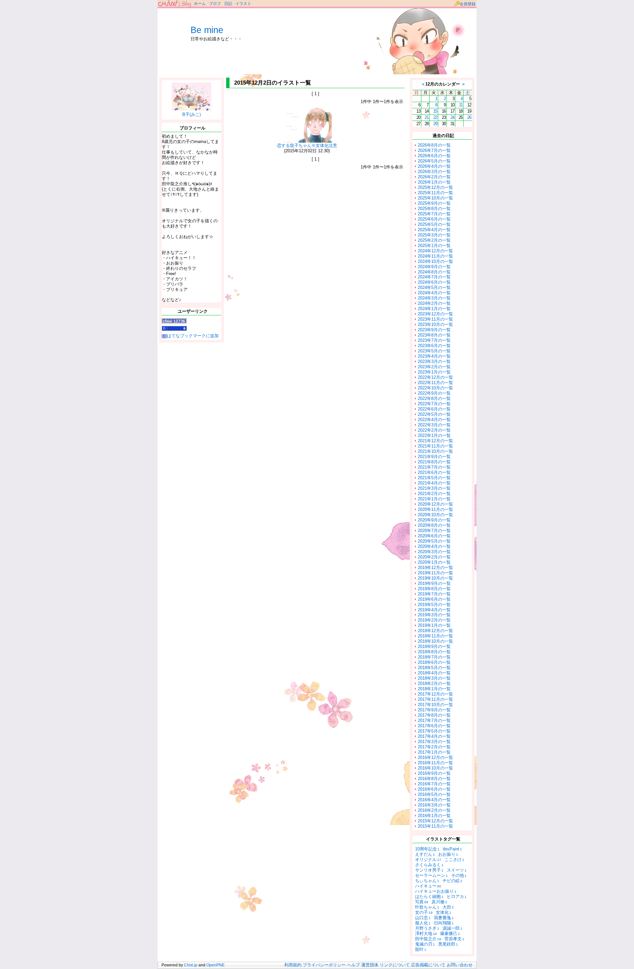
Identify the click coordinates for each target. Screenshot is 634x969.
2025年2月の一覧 (434, 240)
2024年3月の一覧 (434, 298)
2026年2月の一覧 (434, 176)
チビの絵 (452, 880)
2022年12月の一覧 (435, 377)
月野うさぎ (427, 928)
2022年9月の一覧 (434, 393)
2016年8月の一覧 (434, 778)
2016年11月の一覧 (435, 762)
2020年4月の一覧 (434, 546)
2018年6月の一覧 (434, 662)
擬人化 (423, 922)
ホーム (200, 3)
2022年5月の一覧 (434, 414)
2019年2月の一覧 (434, 620)
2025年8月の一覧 (434, 208)
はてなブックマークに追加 (193, 335)
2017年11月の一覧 (435, 699)
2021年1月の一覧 (434, 498)
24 (452, 117)
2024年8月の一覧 (434, 271)
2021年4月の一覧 (434, 483)
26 (469, 117)
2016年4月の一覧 (434, 799)
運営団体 (369, 965)
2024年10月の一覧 (435, 261)
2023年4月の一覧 (434, 356)
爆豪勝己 (450, 933)
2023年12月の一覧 (435, 313)
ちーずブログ (175, 4)
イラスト (243, 3)
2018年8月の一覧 (434, 651)
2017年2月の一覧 (434, 746)
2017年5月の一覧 (434, 731)
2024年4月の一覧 (434, 292)
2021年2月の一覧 (434, 493)
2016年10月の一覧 (435, 768)
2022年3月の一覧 (434, 424)
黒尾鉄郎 (448, 944)
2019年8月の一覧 (434, 588)
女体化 (443, 912)
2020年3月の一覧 (434, 551)
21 (427, 117)
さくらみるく (429, 864)
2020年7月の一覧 (434, 530)
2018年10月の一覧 (435, 641)
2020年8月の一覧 (434, 525)
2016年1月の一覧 (434, 815)
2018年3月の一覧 (434, 678)
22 (435, 117)
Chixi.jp (190, 965)
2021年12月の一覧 (435, 440)
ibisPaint (452, 848)
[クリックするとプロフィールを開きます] (191, 108)
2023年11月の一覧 (435, 319)
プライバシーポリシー (324, 965)
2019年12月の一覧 (435, 567)
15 (435, 111)
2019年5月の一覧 (434, 604)
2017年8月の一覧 (434, 715)
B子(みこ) (191, 114)
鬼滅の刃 (425, 944)
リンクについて (395, 965)
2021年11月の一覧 (435, 446)
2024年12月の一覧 (435, 250)
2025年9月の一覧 (434, 203)
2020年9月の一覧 (434, 520)
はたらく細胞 (429, 896)
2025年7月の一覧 (434, 213)
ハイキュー (428, 885)
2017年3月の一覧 (434, 741)
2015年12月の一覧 (435, 820)
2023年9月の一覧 (434, 329)
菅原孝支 (454, 938)
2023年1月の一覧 (434, 372)
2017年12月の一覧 (435, 694)
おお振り (448, 854)
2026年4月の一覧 (434, 166)
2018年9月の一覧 (434, 646)
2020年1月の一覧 (434, 562)
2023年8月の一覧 (434, 335)
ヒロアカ (457, 896)
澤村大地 (426, 933)
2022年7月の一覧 (434, 403)
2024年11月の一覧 (435, 256)
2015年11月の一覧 (435, 826)
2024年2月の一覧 (434, 303)
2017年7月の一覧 (434, 720)
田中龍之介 (428, 938)
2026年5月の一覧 (434, 161)
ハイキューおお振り (435, 891)
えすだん (425, 854)
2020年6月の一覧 (434, 535)
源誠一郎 (452, 928)
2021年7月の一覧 (434, 467)
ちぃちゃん (427, 880)
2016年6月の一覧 (434, 789)
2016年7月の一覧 (434, 783)
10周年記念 (427, 848)
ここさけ (454, 859)
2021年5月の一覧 (434, 477)
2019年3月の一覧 (434, 614)
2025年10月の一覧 (435, 198)
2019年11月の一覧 (435, 572)
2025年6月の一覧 (434, 219)
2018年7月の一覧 (434, 657)
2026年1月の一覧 (434, 182)
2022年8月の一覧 (434, 398)
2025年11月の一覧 (435, 192)
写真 (421, 901)
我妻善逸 (444, 917)
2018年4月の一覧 (434, 672)
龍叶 (420, 949)
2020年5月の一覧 (434, 541)
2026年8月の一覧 (434, 145)
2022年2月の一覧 (434, 430)
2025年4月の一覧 (434, 229)
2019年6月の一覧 (434, 599)
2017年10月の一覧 (435, 704)
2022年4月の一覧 (434, 419)
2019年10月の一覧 (435, 578)
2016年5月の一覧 (434, 794)
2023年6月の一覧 (434, 345)
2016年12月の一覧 (435, 757)
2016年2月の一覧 (434, 810)
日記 (228, 3)
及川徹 (439, 901)
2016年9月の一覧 (434, 773)
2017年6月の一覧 (434, 725)
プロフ (215, 3)
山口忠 (423, 917)
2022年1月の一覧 (434, 435)
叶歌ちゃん (427, 907)
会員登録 (468, 4)
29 (435, 123)
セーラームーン (431, 875)
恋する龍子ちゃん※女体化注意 (307, 145)
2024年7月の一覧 (434, 276)
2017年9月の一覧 (434, 709)
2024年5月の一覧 (434, 287)
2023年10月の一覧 (435, 324)
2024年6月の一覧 (434, 282)
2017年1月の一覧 (434, 752)
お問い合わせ (460, 965)
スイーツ (457, 870)
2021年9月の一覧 (434, 456)
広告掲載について (428, 965)
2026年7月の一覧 (434, 150)
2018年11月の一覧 (435, 635)
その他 (459, 875)
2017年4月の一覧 (434, 736)
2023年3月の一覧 (434, 361)
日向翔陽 (444, 922)
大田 (448, 907)
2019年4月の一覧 (434, 609)
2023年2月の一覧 (434, 366)
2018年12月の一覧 (435, 630)
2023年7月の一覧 (434, 340)
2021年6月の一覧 (434, 472)
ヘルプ (353, 965)
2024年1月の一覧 (434, 308)
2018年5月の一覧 (434, 667)
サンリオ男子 (429, 870)
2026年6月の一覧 (434, 155)
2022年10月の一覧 (435, 387)
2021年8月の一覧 (434, 461)
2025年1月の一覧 (434, 245)
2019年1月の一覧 (434, 625)
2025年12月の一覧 (435, 187)
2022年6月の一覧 (434, 409)
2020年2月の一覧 (434, 557)
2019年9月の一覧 (434, 583)
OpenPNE (215, 965)
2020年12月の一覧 (435, 504)
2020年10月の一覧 (435, 514)
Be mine (207, 30)
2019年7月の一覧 (434, 594)
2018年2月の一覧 (434, 683)
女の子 (424, 912)
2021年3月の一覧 (434, 488)
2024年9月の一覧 (434, 266)
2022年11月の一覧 (435, 382)
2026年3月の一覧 (434, 171)
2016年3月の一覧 (434, 805)
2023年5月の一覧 (434, 350)
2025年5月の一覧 (434, 224)
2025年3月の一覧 (434, 235)
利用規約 (292, 965)
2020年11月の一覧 (435, 509)
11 (461, 104)
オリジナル (428, 859)
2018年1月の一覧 (434, 688)
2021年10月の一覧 (435, 451)
